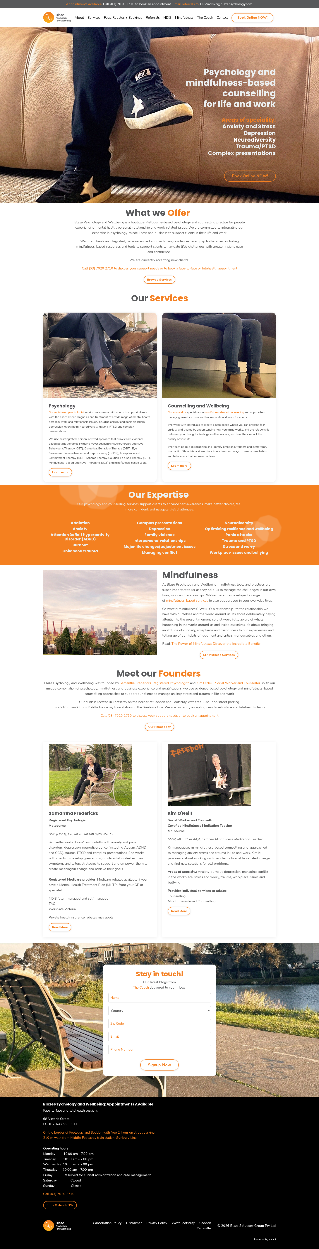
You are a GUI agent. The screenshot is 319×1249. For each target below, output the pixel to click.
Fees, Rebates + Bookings (123, 17)
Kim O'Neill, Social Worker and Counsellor (228, 683)
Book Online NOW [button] (60, 1205)
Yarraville (204, 1228)
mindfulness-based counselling (224, 412)
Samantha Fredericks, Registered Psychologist (154, 683)
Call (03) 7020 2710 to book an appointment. (137, 4)
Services (94, 17)
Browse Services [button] (159, 280)
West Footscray (183, 1223)
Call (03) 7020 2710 (58, 1194)
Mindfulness (184, 17)
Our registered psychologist (66, 412)
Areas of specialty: (182, 871)
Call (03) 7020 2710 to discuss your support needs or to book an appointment (159, 715)
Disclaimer (134, 1223)
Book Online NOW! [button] (252, 17)
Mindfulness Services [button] (219, 655)
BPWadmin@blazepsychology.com (226, 4)
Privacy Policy (156, 1223)
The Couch (205, 17)
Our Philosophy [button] (159, 727)
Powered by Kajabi (265, 1239)
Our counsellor (177, 412)
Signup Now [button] (159, 1065)
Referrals (153, 17)
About (79, 17)
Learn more (60, 472)
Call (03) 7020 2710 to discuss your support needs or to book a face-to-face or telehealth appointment (159, 268)
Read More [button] (60, 927)
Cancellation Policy (107, 1223)
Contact (222, 17)
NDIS (167, 17)
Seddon (205, 1223)
